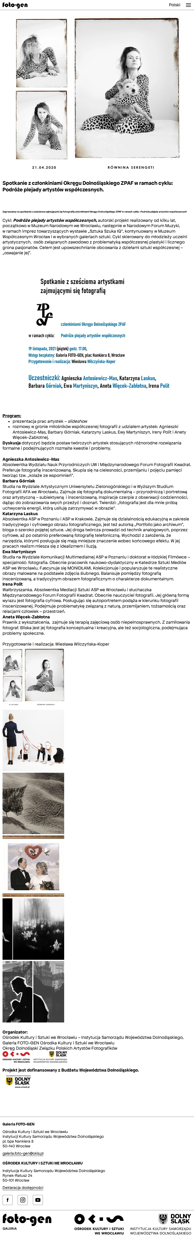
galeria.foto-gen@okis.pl (23, 1153)
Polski (174, 4)
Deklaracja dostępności (23, 1187)
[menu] (188, 5)
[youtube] (38, 1200)
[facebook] (8, 1200)
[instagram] (23, 1200)
